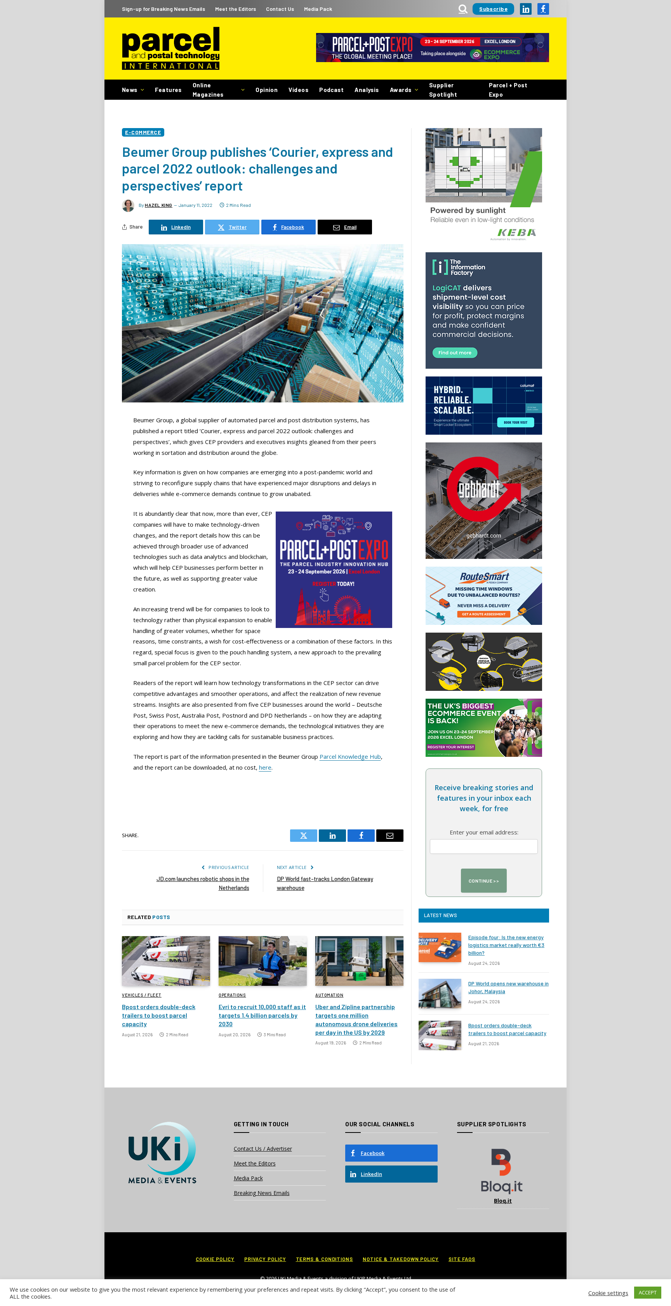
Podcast (331, 89)
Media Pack (318, 8)
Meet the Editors (235, 8)
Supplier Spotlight (443, 90)
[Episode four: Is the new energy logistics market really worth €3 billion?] (440, 947)
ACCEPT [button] (648, 1292)
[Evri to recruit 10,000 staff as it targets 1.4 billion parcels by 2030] (263, 961)
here (265, 767)
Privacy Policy (265, 1259)
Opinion (267, 89)
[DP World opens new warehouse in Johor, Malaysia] (440, 993)
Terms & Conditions (324, 1259)
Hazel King (158, 205)
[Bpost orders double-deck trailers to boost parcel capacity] (166, 961)
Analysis (367, 89)
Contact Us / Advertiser (263, 1148)
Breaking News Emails (262, 1193)
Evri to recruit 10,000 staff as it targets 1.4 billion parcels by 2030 (262, 1015)
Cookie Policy (215, 1259)
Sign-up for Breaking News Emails (163, 8)
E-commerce (143, 132)
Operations (232, 994)
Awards (401, 89)
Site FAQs (461, 1259)
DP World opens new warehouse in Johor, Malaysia (508, 987)
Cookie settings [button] (608, 1292)
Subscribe (493, 8)
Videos (298, 89)
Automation (329, 994)
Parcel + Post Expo (508, 90)
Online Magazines (208, 90)
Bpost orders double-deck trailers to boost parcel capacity (158, 1015)
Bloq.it (503, 1200)
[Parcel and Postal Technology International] (170, 49)
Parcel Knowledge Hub (350, 756)
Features (168, 89)
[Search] (463, 8)
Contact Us (280, 8)
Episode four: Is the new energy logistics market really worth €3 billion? (506, 945)
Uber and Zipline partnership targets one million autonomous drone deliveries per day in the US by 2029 (356, 1019)
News (129, 89)
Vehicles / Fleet (142, 994)
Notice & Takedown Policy (401, 1259)
